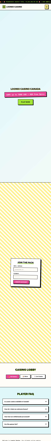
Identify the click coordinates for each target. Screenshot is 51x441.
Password (16, 273)
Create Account (21, 282)
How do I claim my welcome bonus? (16, 409)
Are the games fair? (11, 424)
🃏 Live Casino (38, 376)
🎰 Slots (25, 376)
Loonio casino (14, 7)
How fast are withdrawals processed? (17, 417)
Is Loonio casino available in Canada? (16, 401)
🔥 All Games (12, 376)
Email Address (18, 266)
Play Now (25, 102)
